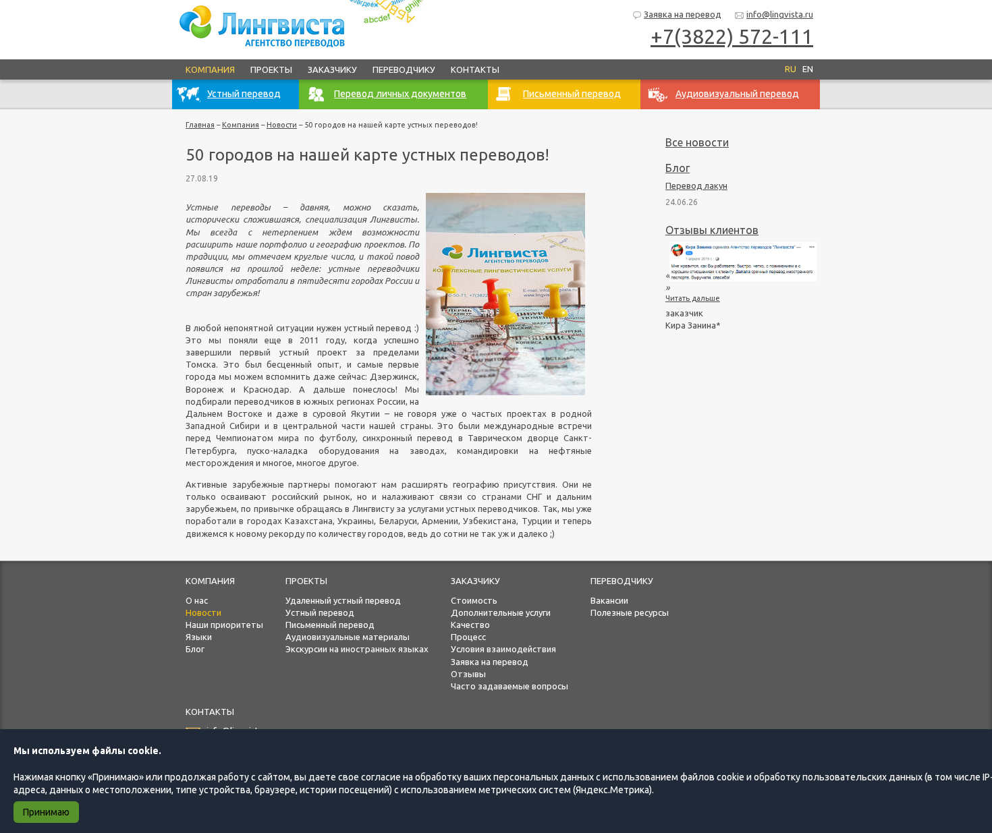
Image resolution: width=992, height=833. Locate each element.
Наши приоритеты (224, 624)
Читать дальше (692, 298)
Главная (200, 125)
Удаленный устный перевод (343, 600)
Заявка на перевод (682, 14)
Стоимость (474, 600)
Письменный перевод (330, 624)
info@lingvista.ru (779, 14)
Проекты (271, 69)
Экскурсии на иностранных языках (357, 649)
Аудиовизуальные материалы (347, 636)
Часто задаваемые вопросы (509, 686)
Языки (199, 636)
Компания (210, 69)
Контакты (475, 69)
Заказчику (332, 69)
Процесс (468, 636)
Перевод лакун (696, 185)
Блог (677, 168)
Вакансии (609, 600)
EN (807, 69)
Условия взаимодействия (503, 649)
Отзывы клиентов (712, 230)
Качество (470, 624)
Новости (282, 125)
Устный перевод (319, 612)
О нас (197, 600)
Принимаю (46, 812)
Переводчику (404, 69)
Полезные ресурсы (629, 612)
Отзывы (468, 674)
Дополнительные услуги (501, 612)
